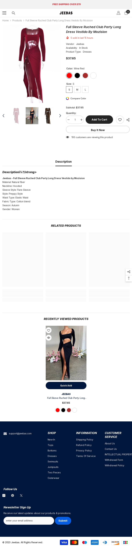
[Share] (127, 120)
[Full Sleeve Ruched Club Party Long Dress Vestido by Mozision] (66, 353)
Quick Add (66, 385)
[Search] (13, 13)
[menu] (4, 13)
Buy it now (98, 130)
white (74, 410)
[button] (3, 115)
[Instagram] (3, 495)
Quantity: (71, 113)
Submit (62, 520)
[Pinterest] (12, 495)
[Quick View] (49, 338)
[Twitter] (21, 495)
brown (68, 410)
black (63, 410)
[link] (22, 295)
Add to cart (100, 119)
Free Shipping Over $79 (66, 4)
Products (17, 20)
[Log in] (118, 13)
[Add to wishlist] (120, 120)
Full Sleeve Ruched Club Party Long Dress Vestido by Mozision (66, 398)
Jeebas (80, 44)
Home (5, 20)
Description (63, 161)
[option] (31, 64)
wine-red (57, 410)
